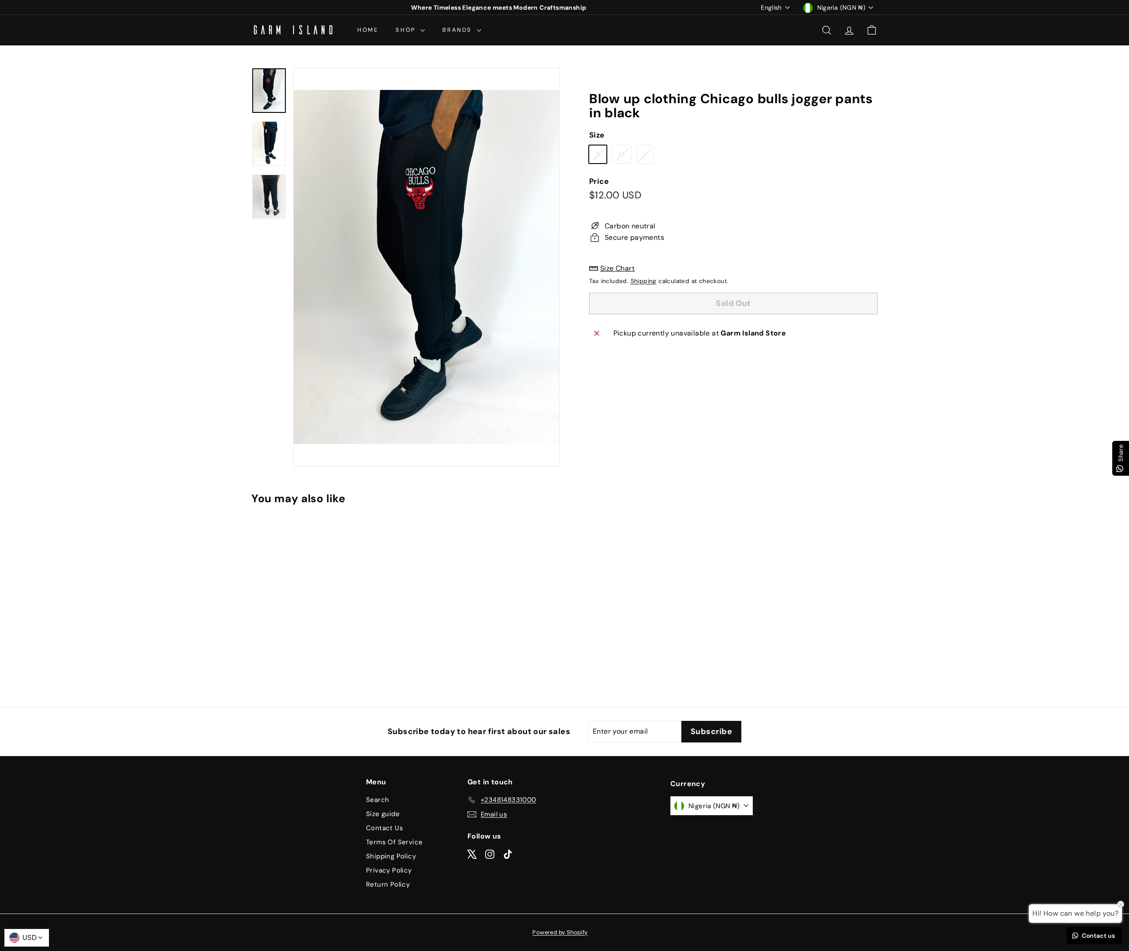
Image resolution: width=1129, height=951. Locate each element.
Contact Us (384, 828)
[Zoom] (426, 267)
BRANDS (458, 30)
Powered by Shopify (559, 932)
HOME (367, 30)
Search (377, 799)
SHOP (407, 30)
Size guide (383, 813)
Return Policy (388, 884)
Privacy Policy (389, 870)
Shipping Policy (391, 856)
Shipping (644, 281)
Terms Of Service (394, 842)
